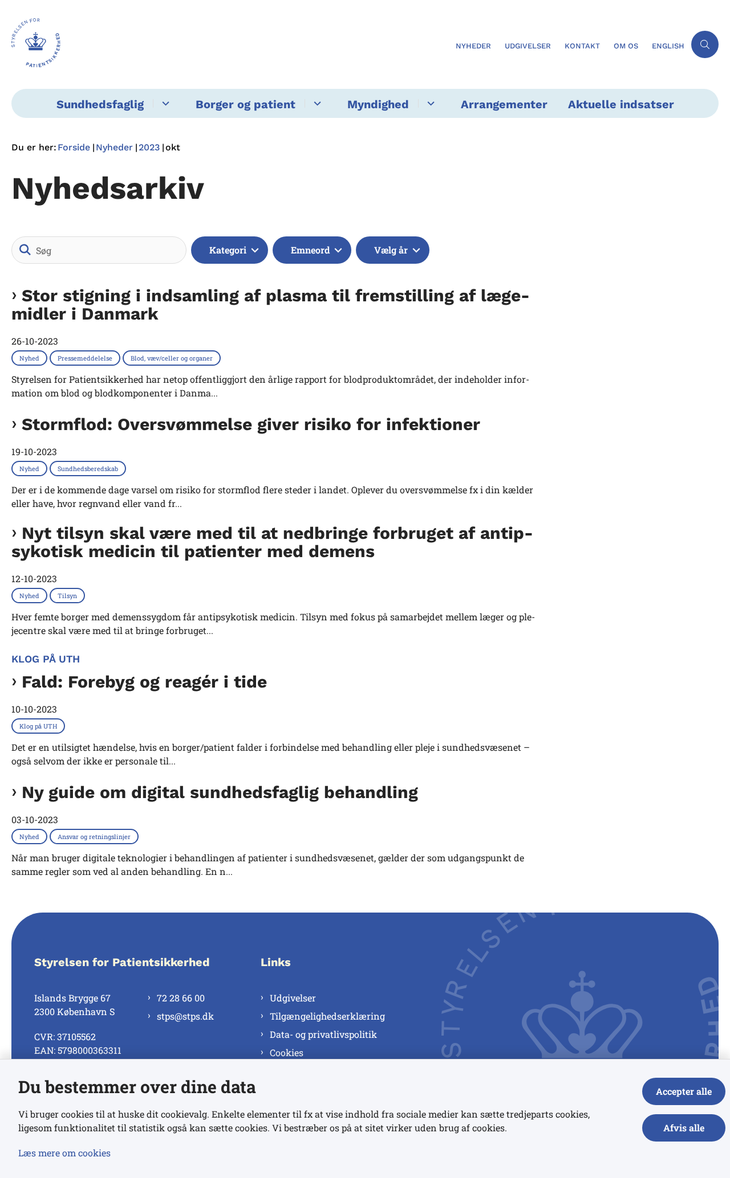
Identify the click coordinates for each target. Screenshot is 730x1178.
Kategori (227, 250)
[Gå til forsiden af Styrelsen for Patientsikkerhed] (230, 44)
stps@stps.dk (185, 1016)
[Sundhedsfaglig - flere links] (164, 103)
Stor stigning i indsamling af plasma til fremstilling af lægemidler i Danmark (270, 305)
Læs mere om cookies (64, 1153)
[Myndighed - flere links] (429, 103)
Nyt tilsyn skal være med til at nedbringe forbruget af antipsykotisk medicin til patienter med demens (272, 542)
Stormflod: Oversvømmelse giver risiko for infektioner (251, 424)
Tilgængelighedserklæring (327, 1016)
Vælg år (391, 250)
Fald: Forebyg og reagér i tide (144, 682)
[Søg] (25, 250)
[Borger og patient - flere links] (316, 103)
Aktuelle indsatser (621, 104)
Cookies (286, 1052)
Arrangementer (504, 104)
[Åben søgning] (705, 44)
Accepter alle (684, 1091)
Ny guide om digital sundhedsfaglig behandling (220, 792)
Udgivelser (293, 998)
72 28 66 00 (181, 998)
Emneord (310, 250)
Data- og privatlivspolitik (323, 1034)
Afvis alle (683, 1128)
